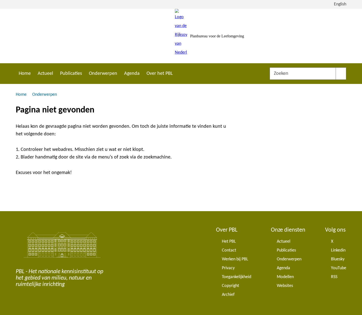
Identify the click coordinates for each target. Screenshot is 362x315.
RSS (334, 277)
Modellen (285, 277)
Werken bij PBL (235, 259)
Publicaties (71, 73)
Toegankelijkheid (236, 277)
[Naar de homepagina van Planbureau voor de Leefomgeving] (181, 36)
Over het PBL (160, 73)
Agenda (132, 73)
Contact (229, 250)
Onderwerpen (103, 73)
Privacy (228, 268)
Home (25, 73)
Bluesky (338, 259)
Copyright (230, 286)
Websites (285, 286)
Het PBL (229, 241)
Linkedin (338, 250)
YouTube (338, 268)
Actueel (45, 73)
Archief (228, 294)
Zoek (341, 73)
